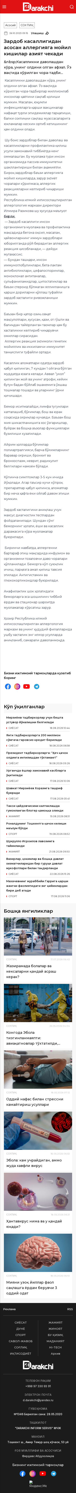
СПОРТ (20, 1335)
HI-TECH (55, 1347)
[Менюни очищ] (4, 6)
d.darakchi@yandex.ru (38, 1400)
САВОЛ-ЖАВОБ (21, 1341)
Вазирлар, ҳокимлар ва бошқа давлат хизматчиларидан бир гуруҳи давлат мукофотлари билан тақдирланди (35, 863)
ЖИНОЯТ (55, 1329)
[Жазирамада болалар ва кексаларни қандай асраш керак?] (38, 936)
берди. (9, 216)
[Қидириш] (71, 6)
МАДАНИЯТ (56, 1341)
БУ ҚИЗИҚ (55, 1335)
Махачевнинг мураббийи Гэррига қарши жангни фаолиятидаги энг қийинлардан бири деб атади (37, 885)
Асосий (10, 25)
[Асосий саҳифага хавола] (38, 6)
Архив (55, 1353)
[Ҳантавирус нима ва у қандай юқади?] (38, 1192)
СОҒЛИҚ (27, 25)
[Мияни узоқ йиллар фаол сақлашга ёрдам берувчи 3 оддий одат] (38, 1253)
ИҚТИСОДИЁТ (20, 1353)
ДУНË (20, 1329)
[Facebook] (8, 686)
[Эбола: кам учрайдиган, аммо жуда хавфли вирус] (38, 1131)
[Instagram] (17, 686)
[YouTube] (26, 686)
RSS (70, 1309)
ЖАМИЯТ (56, 1322)
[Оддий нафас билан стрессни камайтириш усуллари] (38, 1069)
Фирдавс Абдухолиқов (38, 1456)
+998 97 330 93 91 (38, 1386)
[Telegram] (37, 686)
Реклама (9, 1309)
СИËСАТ (21, 1322)
